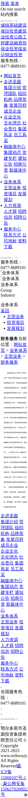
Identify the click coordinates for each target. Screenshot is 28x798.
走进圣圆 (12, 81)
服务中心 (12, 229)
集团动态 (12, 152)
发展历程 (18, 105)
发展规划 (15, 328)
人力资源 (12, 205)
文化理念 (12, 123)
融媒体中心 (15, 146)
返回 (5, 310)
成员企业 (12, 111)
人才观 (10, 211)
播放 (25, 794)
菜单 (14, 3)
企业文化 (12, 117)
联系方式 (12, 234)
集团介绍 (12, 87)
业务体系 (12, 181)
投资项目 (15, 322)
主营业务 (12, 187)
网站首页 (12, 75)
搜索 (5, 3)
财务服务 (9, 362)
